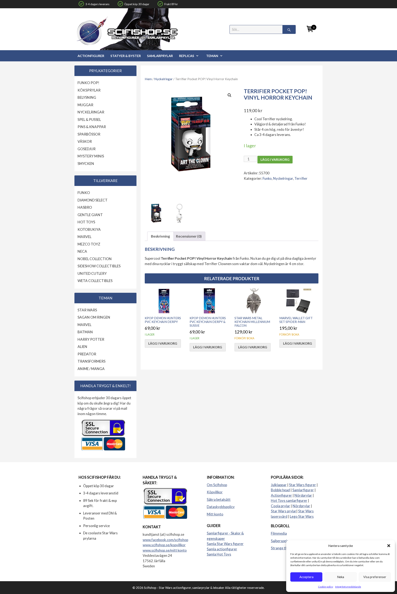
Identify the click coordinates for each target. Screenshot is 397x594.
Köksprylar (89, 90)
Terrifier (300, 178)
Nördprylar (303, 495)
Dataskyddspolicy (221, 507)
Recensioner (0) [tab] (189, 236)
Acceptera (306, 577)
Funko (267, 178)
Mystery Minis (91, 156)
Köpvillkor (215, 492)
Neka (340, 577)
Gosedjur (87, 149)
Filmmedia (279, 533)
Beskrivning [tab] (160, 236)
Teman (212, 56)
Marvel (84, 237)
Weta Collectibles (95, 281)
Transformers (91, 361)
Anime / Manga (91, 369)
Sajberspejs (279, 541)
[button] (389, 546)
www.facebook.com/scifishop (165, 540)
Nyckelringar (163, 79)
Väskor (85, 141)
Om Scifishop (217, 485)
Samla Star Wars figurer (225, 544)
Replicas (186, 56)
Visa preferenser (374, 577)
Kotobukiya (89, 229)
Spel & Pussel (89, 119)
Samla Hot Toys (219, 554)
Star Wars (87, 310)
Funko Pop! (88, 83)
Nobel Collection (95, 259)
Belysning (87, 97)
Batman (85, 332)
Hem (148, 79)
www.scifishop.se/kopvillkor (164, 545)
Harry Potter (91, 339)
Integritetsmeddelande (348, 586)
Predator (87, 354)
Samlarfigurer (303, 490)
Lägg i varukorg (275, 159)
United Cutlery (92, 273)
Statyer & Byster (125, 56)
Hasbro (85, 207)
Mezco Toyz (89, 244)
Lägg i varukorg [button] (162, 343)
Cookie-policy (325, 586)
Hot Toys (86, 222)
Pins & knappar (92, 127)
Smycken (86, 163)
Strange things (282, 548)
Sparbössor (89, 134)
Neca (82, 251)
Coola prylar (280, 506)
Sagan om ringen (94, 317)
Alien (82, 346)
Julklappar (279, 485)
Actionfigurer (91, 56)
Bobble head (280, 490)
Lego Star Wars (302, 516)
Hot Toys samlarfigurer (289, 500)
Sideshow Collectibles (99, 266)
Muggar (85, 105)
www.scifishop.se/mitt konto (165, 550)
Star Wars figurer (302, 485)
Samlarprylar (160, 56)
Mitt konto (215, 514)
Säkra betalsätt (219, 499)
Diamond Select (93, 200)
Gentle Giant (90, 215)
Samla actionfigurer (222, 549)
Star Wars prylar (283, 511)
